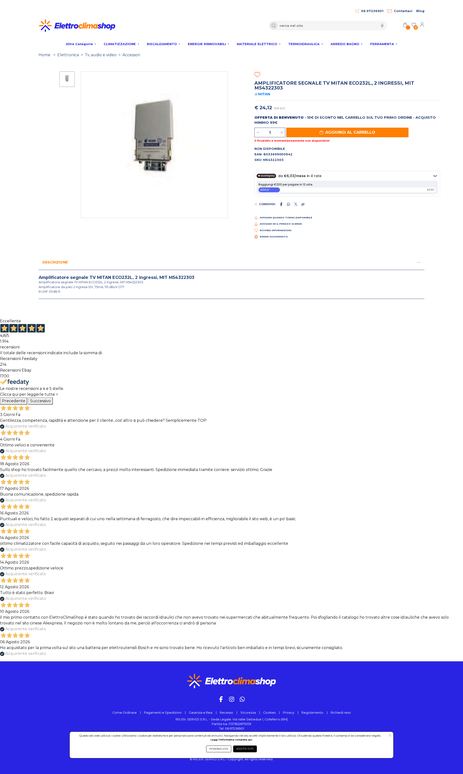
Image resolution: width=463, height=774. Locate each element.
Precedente (13, 401)
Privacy (288, 712)
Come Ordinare (124, 712)
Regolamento (312, 712)
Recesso (226, 712)
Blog (420, 11)
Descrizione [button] (55, 262)
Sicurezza (248, 712)
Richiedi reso (341, 712)
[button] (347, 132)
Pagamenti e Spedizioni (163, 712)
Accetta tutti (245, 748)
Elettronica (68, 55)
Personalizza (218, 748)
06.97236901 (372, 11)
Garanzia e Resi (200, 712)
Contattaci (403, 11)
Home (44, 55)
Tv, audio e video (100, 55)
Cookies (269, 712)
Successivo (40, 401)
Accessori (131, 55)
